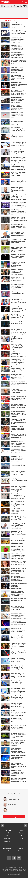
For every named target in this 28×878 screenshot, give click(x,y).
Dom (21, 836)
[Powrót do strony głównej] (2, 825)
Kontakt (21, 846)
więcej (14, 817)
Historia (21, 838)
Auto (7, 836)
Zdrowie (7, 833)
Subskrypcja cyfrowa (7, 848)
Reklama (21, 848)
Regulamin (7, 850)
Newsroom (5, 6)
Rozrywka (7, 838)
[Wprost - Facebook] (9, 858)
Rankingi (7, 841)
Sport (21, 833)
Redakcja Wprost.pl (14, 794)
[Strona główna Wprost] (5, 2)
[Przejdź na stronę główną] (0, 2)
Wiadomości (7, 830)
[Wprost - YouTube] (19, 858)
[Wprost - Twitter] (14, 858)
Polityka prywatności (21, 850)
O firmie (7, 846)
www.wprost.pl (11, 874)
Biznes (21, 830)
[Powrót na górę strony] (25, 825)
